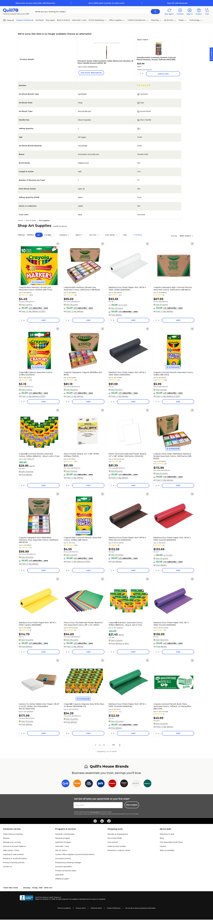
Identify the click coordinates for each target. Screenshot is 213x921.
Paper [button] (181, 20)
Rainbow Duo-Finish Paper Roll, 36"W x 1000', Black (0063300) (127, 373)
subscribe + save (79, 20)
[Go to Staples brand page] (112, 784)
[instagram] (95, 821)
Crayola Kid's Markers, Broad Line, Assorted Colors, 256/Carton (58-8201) (82, 288)
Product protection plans (65, 871)
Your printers (112, 842)
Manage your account (12, 842)
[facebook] (109, 821)
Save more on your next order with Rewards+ (35, 3)
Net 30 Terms (61, 850)
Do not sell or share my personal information (140, 908)
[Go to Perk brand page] (100, 784)
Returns (6, 838)
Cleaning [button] (155, 20)
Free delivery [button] (116, 315)
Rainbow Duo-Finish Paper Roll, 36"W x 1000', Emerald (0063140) (127, 705)
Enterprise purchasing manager (68, 862)
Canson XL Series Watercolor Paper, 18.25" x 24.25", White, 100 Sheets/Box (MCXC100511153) (39, 706)
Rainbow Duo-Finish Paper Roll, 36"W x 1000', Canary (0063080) (37, 623)
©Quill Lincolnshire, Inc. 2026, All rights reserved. (51, 899)
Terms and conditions (94, 812)
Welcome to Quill (167, 834)
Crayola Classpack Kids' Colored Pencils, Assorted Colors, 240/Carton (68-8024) (172, 288)
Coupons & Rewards (25, 20)
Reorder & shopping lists (117, 834)
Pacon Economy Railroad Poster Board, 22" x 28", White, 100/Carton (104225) (127, 455)
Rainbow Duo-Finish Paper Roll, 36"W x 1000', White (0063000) (127, 288)
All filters (138, 235)
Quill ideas (59, 875)
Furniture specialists (63, 866)
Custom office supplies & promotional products (75, 854)
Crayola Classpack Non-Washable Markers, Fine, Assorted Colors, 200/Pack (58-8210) (38, 539)
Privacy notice (81, 908)
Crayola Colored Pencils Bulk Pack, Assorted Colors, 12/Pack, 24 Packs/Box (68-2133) (172, 706)
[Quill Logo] (10, 10)
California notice (96, 908)
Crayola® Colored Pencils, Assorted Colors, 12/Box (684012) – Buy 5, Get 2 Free (39, 455)
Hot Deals (40, 20)
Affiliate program (62, 879)
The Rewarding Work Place (171, 842)
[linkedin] (102, 821)
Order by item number (116, 846)
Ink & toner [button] (168, 20)
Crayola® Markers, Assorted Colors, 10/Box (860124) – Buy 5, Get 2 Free (126, 623)
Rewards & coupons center (118, 850)
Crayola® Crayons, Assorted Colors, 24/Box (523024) (36, 373)
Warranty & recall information (15, 858)
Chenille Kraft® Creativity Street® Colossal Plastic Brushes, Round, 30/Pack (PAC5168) (156, 58)
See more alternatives (91, 72)
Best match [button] (185, 236)
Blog (162, 838)
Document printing (63, 858)
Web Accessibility (167, 850)
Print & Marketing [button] (96, 20)
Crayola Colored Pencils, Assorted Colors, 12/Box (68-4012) (173, 373)
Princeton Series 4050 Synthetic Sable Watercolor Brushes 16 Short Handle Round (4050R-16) (105, 62)
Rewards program (62, 838)
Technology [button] (194, 20)
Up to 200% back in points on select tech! (106, 3)
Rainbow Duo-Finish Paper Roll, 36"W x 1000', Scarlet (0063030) (172, 538)
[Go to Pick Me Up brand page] (89, 784)
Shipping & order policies (13, 854)
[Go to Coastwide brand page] (77, 784)
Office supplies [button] (115, 20)
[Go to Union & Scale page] (136, 784)
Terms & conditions (64, 908)
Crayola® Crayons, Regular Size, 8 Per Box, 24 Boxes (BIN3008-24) (84, 705)
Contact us (7, 866)
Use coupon (132, 805)
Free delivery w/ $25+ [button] (120, 643)
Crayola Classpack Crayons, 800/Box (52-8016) (83, 373)
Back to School (63, 20)
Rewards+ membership (64, 834)
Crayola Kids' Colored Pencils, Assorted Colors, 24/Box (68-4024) (82, 538)
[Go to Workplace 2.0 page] (147, 784)
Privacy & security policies (13, 862)
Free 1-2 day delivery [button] (74, 311)
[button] (155, 11)
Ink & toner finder (114, 838)
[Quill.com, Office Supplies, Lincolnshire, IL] (26, 898)
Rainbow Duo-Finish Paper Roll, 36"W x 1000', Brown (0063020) (127, 538)
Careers (163, 846)
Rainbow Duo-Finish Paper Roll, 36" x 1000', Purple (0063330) (171, 623)
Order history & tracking (13, 834)
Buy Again (50, 20)
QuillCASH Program (63, 842)
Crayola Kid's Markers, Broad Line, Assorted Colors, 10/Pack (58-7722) (35, 288)
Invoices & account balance (14, 846)
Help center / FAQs (11, 850)
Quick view (38, 278)
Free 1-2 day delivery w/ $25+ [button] (33, 311)
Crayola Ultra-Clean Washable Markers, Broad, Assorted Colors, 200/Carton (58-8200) (172, 456)
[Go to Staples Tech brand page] (124, 784)
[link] (58, 244)
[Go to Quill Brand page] (65, 784)
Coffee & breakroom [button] (136, 20)
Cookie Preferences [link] (113, 908)
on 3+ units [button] (122, 305)
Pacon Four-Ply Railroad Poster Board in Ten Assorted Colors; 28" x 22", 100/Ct (83, 623)
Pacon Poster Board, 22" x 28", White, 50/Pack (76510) (81, 455)
